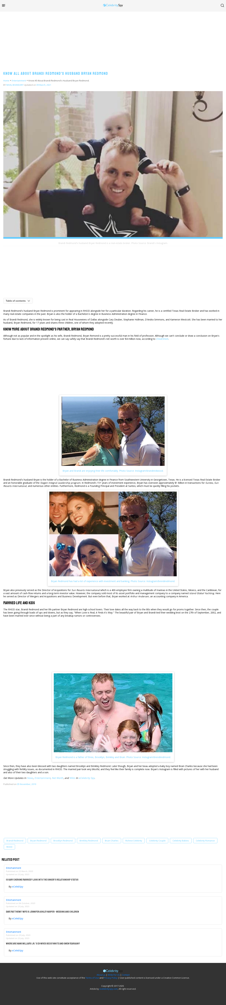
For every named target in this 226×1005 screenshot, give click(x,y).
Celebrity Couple (157, 840)
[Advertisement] (113, 38)
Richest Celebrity (133, 840)
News (30, 778)
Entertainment (19, 80)
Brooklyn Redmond (63, 840)
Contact (126, 974)
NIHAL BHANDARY (14, 84)
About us (101, 974)
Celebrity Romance (205, 840)
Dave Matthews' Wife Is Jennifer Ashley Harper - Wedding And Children (42, 911)
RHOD (9, 846)
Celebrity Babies (181, 840)
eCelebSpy (17, 886)
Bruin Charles (111, 840)
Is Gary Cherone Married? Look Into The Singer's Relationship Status (42, 879)
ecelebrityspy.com (108, 988)
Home (6, 80)
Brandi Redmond (14, 840)
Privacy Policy (110, 977)
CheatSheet (162, 338)
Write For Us (114, 974)
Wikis (72, 778)
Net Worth (57, 778)
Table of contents (16, 300)
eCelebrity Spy (87, 778)
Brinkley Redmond (89, 840)
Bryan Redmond (38, 840)
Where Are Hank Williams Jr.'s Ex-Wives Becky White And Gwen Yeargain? (43, 943)
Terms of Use (92, 977)
